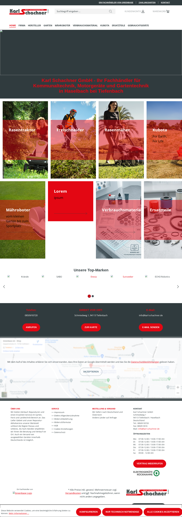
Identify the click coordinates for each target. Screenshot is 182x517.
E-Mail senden (150, 327)
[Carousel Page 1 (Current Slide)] (89, 296)
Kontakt (165, 2)
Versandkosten (73, 493)
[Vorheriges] (4, 286)
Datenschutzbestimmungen (145, 361)
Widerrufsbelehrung (63, 419)
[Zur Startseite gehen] (29, 10)
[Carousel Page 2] (93, 296)
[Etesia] (91, 283)
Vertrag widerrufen (150, 463)
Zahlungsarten (147, 2)
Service (55, 408)
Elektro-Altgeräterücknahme (66, 415)
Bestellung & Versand (103, 408)
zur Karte (91, 327)
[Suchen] (110, 11)
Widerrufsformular (62, 422)
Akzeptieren (91, 372)
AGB (56, 425)
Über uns (15, 408)
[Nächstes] (178, 286)
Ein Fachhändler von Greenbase (116, 2)
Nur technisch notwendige (122, 512)
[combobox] (80, 11)
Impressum (59, 412)
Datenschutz (59, 432)
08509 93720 (143, 423)
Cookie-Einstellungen (63, 429)
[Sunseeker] (125, 283)
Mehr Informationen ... (19, 513)
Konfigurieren (89, 512)
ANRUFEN (31, 327)
